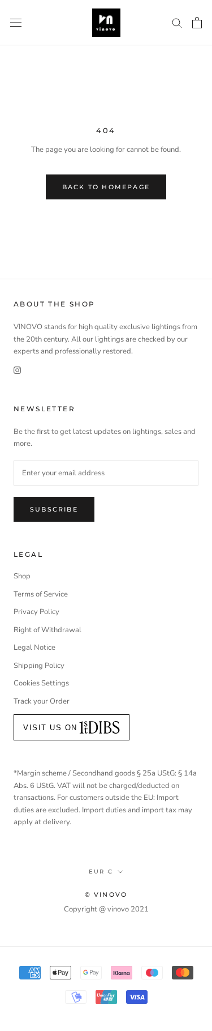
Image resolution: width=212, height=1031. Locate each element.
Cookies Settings (41, 683)
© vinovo (106, 894)
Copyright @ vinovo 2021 (106, 909)
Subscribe (54, 509)
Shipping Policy (39, 666)
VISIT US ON (50, 727)
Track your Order (42, 701)
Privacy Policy (36, 612)
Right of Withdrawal (47, 630)
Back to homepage (106, 187)
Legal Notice (34, 647)
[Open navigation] (15, 23)
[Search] (177, 22)
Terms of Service (41, 594)
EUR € (101, 871)
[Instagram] (17, 370)
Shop (22, 576)
